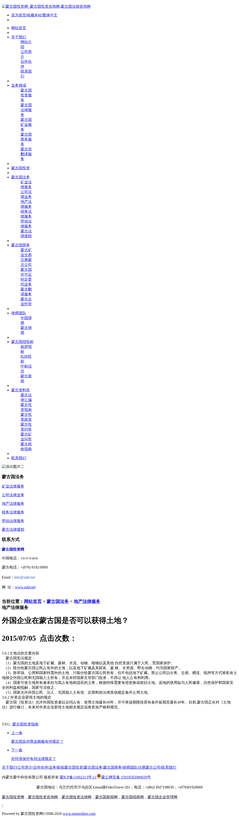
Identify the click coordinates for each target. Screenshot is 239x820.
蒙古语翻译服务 (26, 154)
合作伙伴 (40, 767)
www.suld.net (25, 587)
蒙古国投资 (73, 767)
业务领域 (56, 767)
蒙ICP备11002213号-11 (78, 777)
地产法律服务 (87, 601)
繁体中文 (49, 15)
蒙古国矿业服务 (26, 124)
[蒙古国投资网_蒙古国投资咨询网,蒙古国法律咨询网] (46, 6)
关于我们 (9, 767)
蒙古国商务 (112, 767)
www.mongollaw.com (79, 814)
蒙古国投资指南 (25, 724)
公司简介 (25, 767)
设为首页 (18, 15)
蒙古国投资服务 (26, 95)
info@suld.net (24, 577)
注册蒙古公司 (149, 767)
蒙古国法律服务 (26, 110)
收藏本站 (34, 15)
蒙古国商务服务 (26, 139)
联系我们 (168, 767)
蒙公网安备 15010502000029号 (126, 777)
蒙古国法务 (58, 601)
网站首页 (33, 601)
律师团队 (130, 767)
